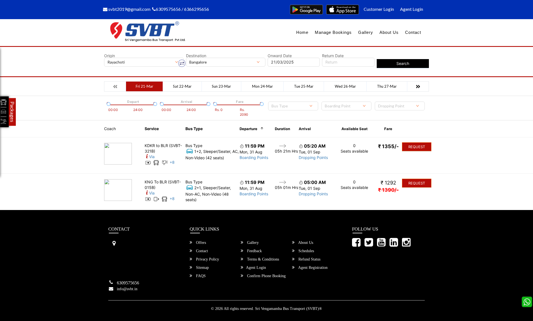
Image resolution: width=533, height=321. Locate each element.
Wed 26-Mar (345, 86)
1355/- (388, 146)
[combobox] (293, 106)
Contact (413, 32)
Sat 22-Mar (182, 86)
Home (302, 32)
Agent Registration (312, 268)
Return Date (333, 56)
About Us (389, 32)
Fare (388, 129)
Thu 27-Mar (387, 86)
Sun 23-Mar (221, 86)
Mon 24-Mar (262, 86)
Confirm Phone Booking (266, 276)
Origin (109, 56)
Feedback (254, 251)
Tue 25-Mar (303, 86)
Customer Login (379, 9)
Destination (196, 56)
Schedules (305, 251)
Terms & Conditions (262, 259)
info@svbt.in (127, 289)
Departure (248, 129)
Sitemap (202, 268)
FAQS (200, 276)
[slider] (108, 103)
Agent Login (411, 9)
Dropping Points (313, 157)
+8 (172, 162)
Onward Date (280, 56)
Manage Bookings (333, 32)
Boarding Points (254, 157)
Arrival (305, 129)
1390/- (388, 190)
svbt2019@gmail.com (128, 9)
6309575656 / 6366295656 (182, 9)
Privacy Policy (207, 259)
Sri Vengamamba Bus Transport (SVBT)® (288, 309)
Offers (200, 243)
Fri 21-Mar (144, 86)
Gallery (365, 32)
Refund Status (308, 259)
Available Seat (354, 129)
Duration (282, 129)
